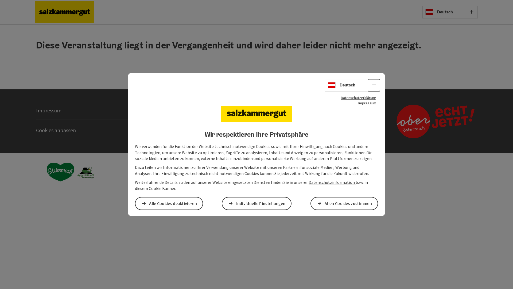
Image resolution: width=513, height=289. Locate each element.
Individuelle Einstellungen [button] (261, 203)
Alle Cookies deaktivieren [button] (173, 203)
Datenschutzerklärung (358, 97)
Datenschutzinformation (332, 182)
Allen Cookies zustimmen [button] (348, 203)
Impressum (367, 103)
